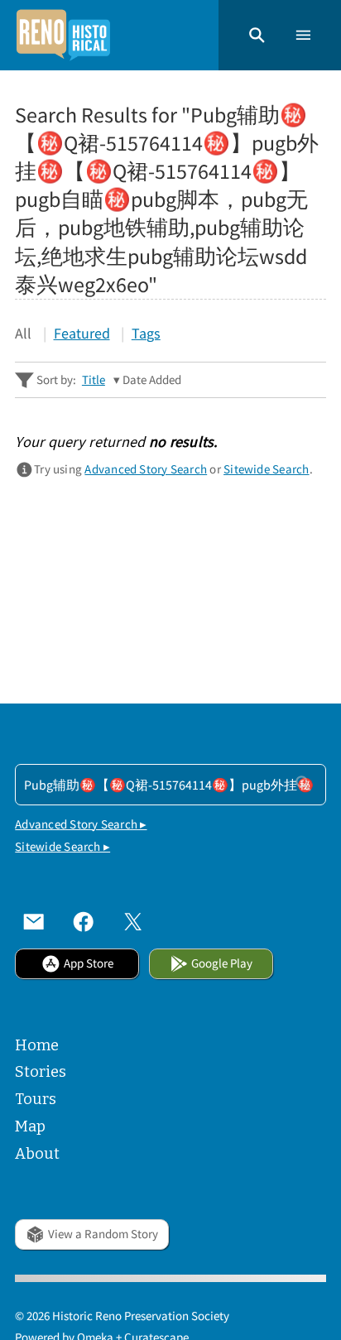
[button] (257, 35)
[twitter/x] (133, 922)
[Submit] (303, 783)
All (23, 333)
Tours (35, 1099)
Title (93, 379)
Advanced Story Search (145, 469)
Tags (146, 333)
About (37, 1154)
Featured (82, 333)
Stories (40, 1072)
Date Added (151, 379)
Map (30, 1126)
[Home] (63, 35)
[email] (34, 922)
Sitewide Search (266, 469)
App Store (88, 963)
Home (37, 1045)
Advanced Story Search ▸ (80, 824)
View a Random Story (103, 1234)
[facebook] (84, 922)
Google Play (221, 963)
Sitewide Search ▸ (62, 846)
